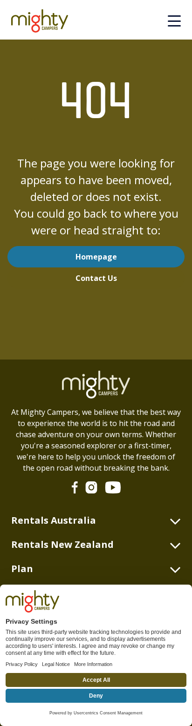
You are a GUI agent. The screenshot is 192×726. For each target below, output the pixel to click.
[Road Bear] (43, 21)
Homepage (96, 257)
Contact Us (96, 278)
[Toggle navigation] (174, 20)
